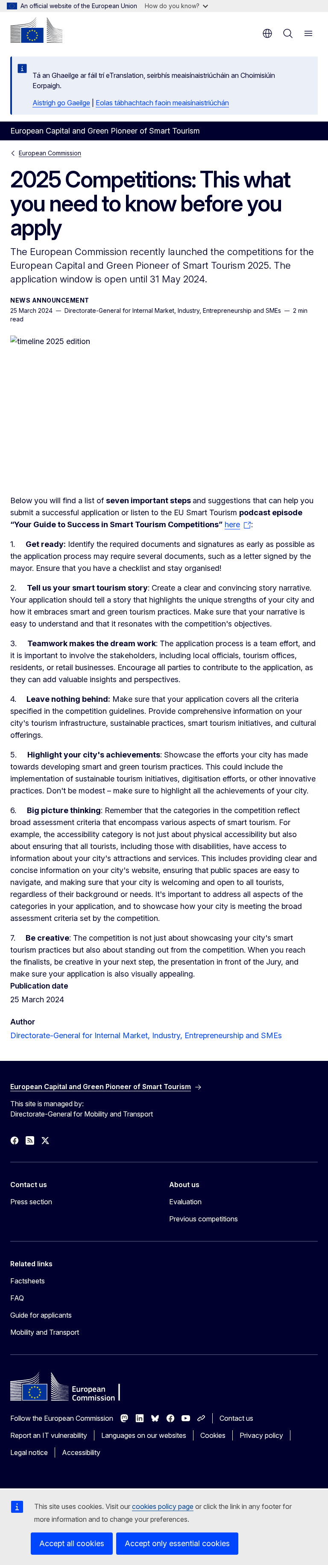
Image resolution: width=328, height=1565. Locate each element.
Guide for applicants (41, 1315)
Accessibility (81, 1452)
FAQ (17, 1298)
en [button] (267, 33)
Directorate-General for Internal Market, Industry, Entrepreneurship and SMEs (146, 1035)
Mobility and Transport (44, 1332)
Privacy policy (261, 1435)
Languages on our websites (143, 1435)
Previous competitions (203, 1219)
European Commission (50, 153)
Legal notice (29, 1452)
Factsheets (27, 1281)
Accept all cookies (71, 1543)
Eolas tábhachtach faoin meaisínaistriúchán (162, 102)
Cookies (213, 1435)
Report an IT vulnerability (48, 1435)
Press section (31, 1201)
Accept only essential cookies (177, 1543)
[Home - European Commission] (36, 30)
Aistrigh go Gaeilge (61, 102)
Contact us (236, 1418)
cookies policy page (162, 1506)
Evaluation (185, 1201)
